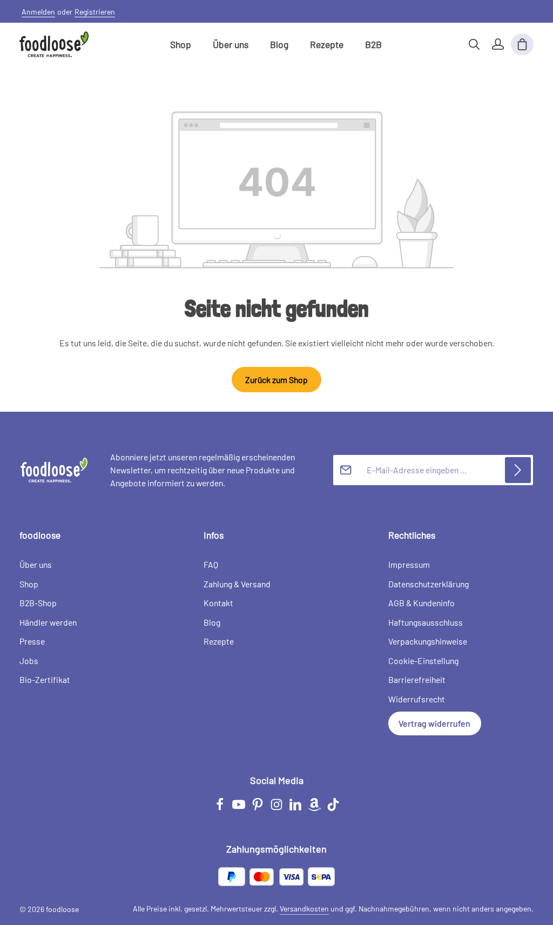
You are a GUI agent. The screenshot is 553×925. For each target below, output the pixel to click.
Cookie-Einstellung (423, 660)
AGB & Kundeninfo (421, 603)
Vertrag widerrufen (434, 723)
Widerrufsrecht (416, 699)
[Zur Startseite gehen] (54, 44)
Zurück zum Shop (276, 379)
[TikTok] (333, 808)
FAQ (211, 564)
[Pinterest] (258, 808)
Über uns (35, 564)
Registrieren (95, 11)
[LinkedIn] (296, 808)
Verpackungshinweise (427, 641)
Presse (32, 641)
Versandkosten (304, 908)
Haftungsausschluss (425, 622)
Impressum (409, 564)
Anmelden (38, 11)
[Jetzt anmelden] (518, 470)
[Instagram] (277, 808)
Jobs (28, 660)
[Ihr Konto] (498, 44)
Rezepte (219, 641)
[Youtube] (239, 808)
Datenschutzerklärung (428, 584)
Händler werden (48, 622)
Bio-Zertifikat (44, 679)
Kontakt (218, 603)
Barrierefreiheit (417, 679)
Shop (28, 584)
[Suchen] (474, 44)
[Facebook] (220, 808)
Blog (212, 622)
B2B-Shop (38, 603)
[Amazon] (315, 808)
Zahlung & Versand (237, 584)
